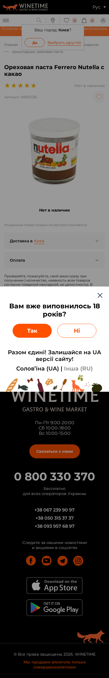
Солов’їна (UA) (37, 368)
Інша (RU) (78, 368)
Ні (77, 330)
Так (32, 330)
